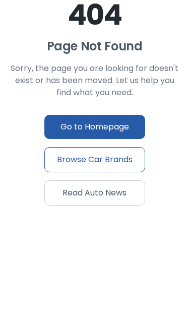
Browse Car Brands (95, 159)
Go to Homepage (94, 126)
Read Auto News (94, 192)
